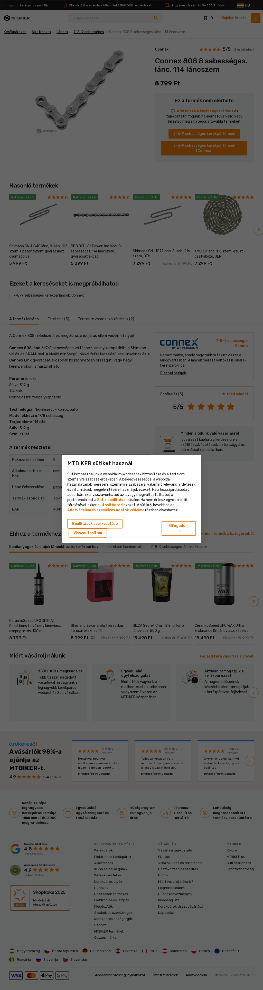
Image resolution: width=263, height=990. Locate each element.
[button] (110, 505)
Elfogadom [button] (178, 529)
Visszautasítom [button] (87, 533)
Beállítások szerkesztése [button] (95, 524)
